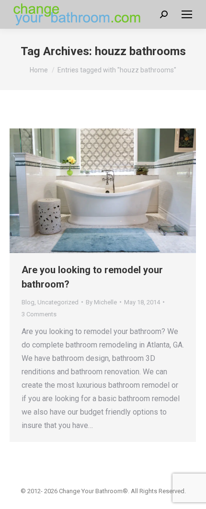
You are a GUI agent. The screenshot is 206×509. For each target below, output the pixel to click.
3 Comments (39, 314)
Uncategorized (58, 302)
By (101, 302)
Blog (28, 302)
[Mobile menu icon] (186, 14)
